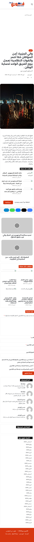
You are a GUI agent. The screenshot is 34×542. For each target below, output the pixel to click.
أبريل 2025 (29, 485)
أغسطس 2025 (28, 474)
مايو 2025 (29, 482)
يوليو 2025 (29, 476)
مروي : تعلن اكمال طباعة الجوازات (27, 280)
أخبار (26, 15)
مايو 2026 (29, 449)
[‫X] (24, 210)
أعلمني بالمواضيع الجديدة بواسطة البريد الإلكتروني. (21, 369)
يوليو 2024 (29, 509)
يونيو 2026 (29, 447)
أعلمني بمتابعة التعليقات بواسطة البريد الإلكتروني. (21, 365)
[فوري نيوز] (17, 4)
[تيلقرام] (6, 210)
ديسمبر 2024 (28, 495)
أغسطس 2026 (28, 441)
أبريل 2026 (29, 452)
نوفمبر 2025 (28, 466)
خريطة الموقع (15, 533)
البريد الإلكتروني (30, 345)
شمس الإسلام (21, 407)
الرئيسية (30, 15)
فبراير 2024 (29, 522)
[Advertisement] (17, 33)
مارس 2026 (28, 455)
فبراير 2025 (29, 490)
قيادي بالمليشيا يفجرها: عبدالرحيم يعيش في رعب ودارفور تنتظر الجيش (25, 300)
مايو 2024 (29, 514)
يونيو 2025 (29, 479)
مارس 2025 (28, 487)
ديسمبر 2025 (28, 463)
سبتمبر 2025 (28, 471)
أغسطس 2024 (28, 506)
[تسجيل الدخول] (2, 5)
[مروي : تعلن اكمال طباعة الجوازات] (25, 274)
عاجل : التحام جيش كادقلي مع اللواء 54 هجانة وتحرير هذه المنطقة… (10, 300)
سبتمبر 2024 (28, 503)
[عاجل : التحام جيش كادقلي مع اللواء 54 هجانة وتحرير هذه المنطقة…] (8, 292)
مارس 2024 (28, 520)
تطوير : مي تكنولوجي (11, 531)
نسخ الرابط (8, 202)
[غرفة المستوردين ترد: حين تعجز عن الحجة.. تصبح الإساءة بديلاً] (28, 183)
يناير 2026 (29, 460)
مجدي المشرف (21, 399)
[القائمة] (32, 5)
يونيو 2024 (29, 511)
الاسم (32, 337)
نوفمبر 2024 (28, 498)
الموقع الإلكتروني (30, 352)
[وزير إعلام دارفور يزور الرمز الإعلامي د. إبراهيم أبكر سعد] (28, 191)
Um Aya (23, 384)
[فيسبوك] (29, 210)
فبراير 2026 (29, 458)
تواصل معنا (8, 533)
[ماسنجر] (18, 210)
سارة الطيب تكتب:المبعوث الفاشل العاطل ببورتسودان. (9, 281)
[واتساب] (12, 210)
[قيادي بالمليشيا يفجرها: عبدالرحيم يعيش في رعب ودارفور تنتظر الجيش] (25, 292)
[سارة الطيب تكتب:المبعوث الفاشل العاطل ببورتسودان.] (8, 274)
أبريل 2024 (29, 517)
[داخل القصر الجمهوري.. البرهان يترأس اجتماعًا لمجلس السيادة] (28, 175)
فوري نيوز (30, 74)
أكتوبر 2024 (29, 501)
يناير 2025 (29, 493)
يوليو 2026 (29, 444)
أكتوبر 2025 (29, 468)
